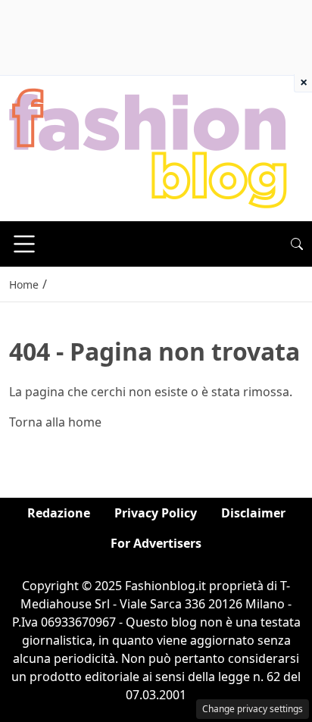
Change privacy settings (252, 708)
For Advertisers (156, 543)
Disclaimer (253, 513)
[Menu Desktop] (24, 244)
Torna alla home (55, 422)
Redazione (58, 513)
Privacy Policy (155, 513)
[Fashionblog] (148, 147)
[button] (297, 244)
